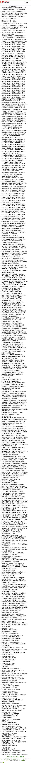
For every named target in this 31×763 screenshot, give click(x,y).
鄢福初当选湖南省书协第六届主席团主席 (12, 230)
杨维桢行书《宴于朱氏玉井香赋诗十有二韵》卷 (13, 356)
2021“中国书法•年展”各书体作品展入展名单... (13, 177)
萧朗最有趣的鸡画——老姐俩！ (9, 631)
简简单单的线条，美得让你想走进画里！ (12, 668)
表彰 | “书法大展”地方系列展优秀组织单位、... (13, 298)
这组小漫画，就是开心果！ (8, 743)
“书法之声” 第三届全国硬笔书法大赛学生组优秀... (14, 198)
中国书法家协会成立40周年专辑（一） (11, 482)
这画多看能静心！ (6, 545)
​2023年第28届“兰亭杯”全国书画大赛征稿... (12, 127)
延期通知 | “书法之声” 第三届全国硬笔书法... (12, 302)
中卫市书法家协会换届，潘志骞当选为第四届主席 (14, 547)
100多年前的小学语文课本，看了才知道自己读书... (14, 731)
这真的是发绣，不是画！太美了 (9, 733)
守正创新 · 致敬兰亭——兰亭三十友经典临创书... (14, 305)
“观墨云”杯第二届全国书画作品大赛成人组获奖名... (14, 58)
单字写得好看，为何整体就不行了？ (10, 714)
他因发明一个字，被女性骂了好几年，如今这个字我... (15, 673)
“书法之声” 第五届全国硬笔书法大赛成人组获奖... (14, 46)
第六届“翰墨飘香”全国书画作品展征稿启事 (12, 227)
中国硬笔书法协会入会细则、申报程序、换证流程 (14, 365)
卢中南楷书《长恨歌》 (7, 551)
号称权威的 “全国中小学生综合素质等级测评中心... (14, 461)
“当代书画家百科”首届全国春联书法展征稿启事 (13, 16)
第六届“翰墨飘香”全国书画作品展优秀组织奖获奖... (14, 132)
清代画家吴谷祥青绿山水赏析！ (9, 691)
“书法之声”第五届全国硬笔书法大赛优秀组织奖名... (14, 41)
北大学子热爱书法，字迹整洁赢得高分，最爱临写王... (15, 472)
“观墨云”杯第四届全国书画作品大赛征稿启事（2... (14, 11)
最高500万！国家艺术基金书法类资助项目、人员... (14, 405)
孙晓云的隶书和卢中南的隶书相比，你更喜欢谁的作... (15, 586)
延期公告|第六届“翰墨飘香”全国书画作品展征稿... (14, 163)
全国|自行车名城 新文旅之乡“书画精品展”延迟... (13, 314)
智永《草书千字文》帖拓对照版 (9, 554)
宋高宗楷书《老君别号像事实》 (9, 712)
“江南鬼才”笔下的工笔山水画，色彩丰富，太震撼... (14, 615)
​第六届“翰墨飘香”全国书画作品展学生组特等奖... (14, 146)
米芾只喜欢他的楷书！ (7, 717)
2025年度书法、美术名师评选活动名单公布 (12, 25)
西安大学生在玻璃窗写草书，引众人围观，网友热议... (15, 437)
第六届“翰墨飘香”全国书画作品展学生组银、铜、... (14, 141)
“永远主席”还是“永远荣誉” (8, 34)
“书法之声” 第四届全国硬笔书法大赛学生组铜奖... (14, 83)
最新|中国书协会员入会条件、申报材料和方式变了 (14, 421)
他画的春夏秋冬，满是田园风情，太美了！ (12, 617)
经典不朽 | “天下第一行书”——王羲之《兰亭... (13, 552)
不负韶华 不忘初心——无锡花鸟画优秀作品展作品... (14, 605)
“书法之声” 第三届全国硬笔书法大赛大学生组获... (14, 204)
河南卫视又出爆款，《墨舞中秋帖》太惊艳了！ (13, 679)
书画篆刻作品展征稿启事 (8, 272)
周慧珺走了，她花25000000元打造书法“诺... (13, 503)
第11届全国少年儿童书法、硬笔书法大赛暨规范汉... (14, 391)
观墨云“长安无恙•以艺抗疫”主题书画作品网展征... (14, 496)
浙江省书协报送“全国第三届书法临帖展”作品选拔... (14, 277)
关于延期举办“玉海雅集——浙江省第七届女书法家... (14, 400)
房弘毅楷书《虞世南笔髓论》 (9, 659)
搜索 (27, 2)
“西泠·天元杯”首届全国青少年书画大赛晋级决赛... (14, 276)
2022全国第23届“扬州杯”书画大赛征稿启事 (12, 498)
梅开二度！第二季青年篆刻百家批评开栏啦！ (13, 258)
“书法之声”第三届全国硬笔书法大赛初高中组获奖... (14, 209)
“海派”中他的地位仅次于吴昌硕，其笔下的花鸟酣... (14, 728)
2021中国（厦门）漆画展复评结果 (10, 381)
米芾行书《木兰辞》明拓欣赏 (9, 621)
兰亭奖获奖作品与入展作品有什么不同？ (12, 752)
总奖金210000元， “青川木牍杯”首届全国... (12, 293)
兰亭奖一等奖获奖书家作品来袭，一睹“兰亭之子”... (14, 593)
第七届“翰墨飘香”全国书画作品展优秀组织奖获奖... (14, 62)
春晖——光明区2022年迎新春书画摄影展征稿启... (14, 596)
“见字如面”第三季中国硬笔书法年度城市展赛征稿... (14, 649)
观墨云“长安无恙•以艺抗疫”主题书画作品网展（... (14, 363)
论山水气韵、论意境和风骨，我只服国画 (12, 726)
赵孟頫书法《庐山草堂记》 (8, 654)
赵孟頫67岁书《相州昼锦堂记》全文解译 (12, 642)
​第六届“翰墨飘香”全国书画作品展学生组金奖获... (14, 142)
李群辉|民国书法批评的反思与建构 (10, 477)
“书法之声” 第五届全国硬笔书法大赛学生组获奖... (14, 43)
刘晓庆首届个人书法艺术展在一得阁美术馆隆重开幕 (14, 528)
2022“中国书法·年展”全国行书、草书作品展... (13, 220)
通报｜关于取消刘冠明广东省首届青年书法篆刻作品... (15, 502)
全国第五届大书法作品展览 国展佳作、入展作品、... (14, 102)
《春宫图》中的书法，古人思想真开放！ (12, 719)
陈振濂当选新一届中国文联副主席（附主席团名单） (14, 517)
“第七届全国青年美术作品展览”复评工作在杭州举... (14, 402)
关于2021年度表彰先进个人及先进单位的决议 (13, 484)
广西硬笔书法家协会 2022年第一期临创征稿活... (13, 244)
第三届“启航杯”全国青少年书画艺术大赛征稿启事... (14, 13)
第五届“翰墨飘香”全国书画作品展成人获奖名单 (13, 423)
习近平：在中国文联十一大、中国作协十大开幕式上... (15, 526)
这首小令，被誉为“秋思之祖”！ (9, 722)
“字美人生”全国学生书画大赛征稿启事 (11, 100)
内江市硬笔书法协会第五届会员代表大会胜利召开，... (15, 500)
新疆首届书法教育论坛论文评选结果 (10, 263)
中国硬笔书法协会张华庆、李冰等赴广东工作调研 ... (14, 113)
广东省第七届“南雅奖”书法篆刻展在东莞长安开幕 (14, 537)
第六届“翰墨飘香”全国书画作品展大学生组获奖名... (14, 151)
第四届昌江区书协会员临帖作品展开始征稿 (12, 594)
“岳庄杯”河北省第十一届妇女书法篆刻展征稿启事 (14, 395)
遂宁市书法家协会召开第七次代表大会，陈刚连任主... (15, 507)
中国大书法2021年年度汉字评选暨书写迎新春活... (14, 493)
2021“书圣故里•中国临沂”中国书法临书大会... (13, 181)
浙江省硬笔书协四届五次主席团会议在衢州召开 (13, 218)
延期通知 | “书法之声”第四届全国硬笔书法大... (13, 99)
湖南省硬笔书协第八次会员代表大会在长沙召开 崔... (14, 253)
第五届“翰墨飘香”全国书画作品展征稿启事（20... (14, 705)
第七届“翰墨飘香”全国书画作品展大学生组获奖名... (14, 65)
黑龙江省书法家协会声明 (8, 424)
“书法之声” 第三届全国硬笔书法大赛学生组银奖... (14, 200)
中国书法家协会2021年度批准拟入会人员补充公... (14, 172)
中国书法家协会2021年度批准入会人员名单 (12, 169)
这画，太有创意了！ (7, 645)
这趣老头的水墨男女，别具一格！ (10, 715)
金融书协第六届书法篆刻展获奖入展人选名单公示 (14, 644)
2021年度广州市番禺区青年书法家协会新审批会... (14, 486)
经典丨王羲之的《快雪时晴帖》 (9, 696)
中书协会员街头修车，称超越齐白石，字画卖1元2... (14, 523)
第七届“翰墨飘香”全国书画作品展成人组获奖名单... (14, 74)
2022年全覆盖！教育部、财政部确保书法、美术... (14, 587)
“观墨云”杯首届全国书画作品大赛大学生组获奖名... (14, 121)
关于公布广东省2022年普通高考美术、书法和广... (14, 465)
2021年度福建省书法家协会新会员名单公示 (12, 491)
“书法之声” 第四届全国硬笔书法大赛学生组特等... (14, 86)
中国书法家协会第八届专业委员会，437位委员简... (14, 248)
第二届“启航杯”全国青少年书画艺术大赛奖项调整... (14, 39)
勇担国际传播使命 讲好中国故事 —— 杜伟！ (13, 412)
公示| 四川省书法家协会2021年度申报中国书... (13, 237)
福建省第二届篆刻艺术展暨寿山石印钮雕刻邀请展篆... (15, 601)
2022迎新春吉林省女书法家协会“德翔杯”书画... (13, 598)
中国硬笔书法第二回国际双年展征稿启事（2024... (14, 69)
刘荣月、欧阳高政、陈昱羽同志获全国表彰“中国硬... (14, 130)
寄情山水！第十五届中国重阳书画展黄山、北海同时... (15, 270)
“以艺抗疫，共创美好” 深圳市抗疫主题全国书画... (14, 246)
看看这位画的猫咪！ (7, 661)
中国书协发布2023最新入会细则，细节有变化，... (14, 167)
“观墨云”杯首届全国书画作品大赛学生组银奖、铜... (14, 116)
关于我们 (13, 756)
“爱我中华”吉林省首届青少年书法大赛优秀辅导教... (14, 468)
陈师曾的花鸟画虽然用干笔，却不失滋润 (12, 740)
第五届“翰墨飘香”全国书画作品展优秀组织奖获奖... (14, 426)
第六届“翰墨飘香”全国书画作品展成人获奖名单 (13, 155)
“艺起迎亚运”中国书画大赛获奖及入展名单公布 (13, 260)
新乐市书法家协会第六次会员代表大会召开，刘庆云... (15, 488)
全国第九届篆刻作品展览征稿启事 (10, 176)
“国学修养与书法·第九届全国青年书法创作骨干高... (14, 265)
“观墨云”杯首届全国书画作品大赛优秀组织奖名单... (14, 114)
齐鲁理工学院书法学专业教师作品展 (10, 454)
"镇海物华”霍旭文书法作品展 (9, 446)
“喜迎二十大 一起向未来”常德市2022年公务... (13, 354)
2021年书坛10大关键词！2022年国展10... (12, 433)
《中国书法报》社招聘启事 (8, 570)
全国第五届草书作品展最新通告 (9, 234)
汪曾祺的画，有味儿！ (7, 684)
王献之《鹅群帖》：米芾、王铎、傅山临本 (12, 530)
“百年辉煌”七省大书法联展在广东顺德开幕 (12, 111)
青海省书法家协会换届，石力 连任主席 (11, 319)
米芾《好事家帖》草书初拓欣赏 (9, 687)
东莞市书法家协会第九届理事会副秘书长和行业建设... (15, 463)
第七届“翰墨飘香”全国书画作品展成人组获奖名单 (14, 67)
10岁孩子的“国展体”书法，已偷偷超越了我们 (13, 729)
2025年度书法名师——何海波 (9, 22)
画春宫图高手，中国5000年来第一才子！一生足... (14, 708)
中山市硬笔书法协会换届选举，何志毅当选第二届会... (15, 512)
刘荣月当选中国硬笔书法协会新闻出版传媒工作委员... (15, 419)
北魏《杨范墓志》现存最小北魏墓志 (10, 640)
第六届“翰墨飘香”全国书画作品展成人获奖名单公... (14, 158)
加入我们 (9, 756)
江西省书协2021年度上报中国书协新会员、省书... (14, 239)
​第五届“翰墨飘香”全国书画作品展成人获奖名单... (14, 428)
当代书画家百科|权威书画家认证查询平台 (9, 759)
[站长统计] (2, 762)
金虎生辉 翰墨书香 (6, 416)
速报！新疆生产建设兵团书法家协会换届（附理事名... (15, 607)
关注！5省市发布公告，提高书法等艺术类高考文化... (15, 559)
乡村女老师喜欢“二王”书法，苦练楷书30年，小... (14, 738)
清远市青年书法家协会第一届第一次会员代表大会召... (15, 444)
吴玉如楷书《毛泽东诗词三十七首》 (10, 707)
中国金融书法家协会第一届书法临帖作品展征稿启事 (14, 367)
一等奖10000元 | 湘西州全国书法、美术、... (12, 291)
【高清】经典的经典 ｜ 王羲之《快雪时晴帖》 (13, 565)
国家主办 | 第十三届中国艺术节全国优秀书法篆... (14, 295)
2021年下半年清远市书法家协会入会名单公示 (13, 460)
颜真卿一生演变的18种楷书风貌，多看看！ (12, 535)
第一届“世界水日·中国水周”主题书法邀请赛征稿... (14, 134)
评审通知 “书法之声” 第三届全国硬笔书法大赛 (13, 221)
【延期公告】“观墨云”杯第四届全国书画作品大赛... (14, 8)
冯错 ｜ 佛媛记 (5, 666)
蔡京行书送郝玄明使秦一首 (8, 672)
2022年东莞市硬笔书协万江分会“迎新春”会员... (13, 417)
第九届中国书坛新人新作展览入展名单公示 (12, 635)
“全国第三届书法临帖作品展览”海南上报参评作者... (14, 183)
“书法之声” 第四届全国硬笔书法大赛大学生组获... (14, 95)
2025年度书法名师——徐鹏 (8, 20)
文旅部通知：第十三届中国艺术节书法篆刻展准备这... (15, 328)
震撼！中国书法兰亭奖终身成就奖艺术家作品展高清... (15, 262)
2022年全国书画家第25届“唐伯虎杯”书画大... (13, 211)
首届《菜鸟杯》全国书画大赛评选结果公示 (12, 346)
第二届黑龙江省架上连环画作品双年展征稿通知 (13, 382)
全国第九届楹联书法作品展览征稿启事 (11, 202)
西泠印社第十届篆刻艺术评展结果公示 (11, 636)
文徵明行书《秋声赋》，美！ (8, 735)
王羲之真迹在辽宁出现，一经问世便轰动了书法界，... (15, 742)
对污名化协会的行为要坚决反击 (9, 680)
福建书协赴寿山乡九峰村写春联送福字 (11, 449)
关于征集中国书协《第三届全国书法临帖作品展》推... (15, 281)
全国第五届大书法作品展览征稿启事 (10, 128)
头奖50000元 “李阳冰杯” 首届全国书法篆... (12, 242)
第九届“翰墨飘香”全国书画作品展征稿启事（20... (14, 30)
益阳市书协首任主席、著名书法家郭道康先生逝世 (14, 439)
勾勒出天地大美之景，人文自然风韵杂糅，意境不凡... (15, 736)
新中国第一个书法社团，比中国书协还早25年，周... (14, 619)
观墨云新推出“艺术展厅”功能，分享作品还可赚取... (14, 186)
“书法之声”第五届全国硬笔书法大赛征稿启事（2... (14, 57)
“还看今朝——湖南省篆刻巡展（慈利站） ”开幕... (14, 456)
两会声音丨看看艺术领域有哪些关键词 (11, 388)
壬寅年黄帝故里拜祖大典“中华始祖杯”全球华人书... (14, 396)
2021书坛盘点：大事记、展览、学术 (11, 479)
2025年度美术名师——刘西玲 (9, 18)
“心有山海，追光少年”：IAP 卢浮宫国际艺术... (13, 53)
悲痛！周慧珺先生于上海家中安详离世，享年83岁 (14, 505)
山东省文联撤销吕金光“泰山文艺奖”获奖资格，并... (14, 572)
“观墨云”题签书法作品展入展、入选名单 (11, 153)
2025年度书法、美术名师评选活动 (10, 29)
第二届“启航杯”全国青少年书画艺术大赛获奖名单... (14, 36)
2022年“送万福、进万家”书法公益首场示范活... (13, 470)
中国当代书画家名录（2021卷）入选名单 (12, 495)
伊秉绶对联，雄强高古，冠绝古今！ (10, 724)
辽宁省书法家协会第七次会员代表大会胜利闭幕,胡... (14, 510)
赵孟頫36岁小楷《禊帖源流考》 (9, 698)
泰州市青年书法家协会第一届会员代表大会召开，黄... (15, 514)
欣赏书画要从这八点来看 (8, 656)
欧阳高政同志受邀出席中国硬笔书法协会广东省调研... (15, 109)
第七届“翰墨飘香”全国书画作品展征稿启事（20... (14, 107)
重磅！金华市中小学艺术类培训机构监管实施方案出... (15, 549)
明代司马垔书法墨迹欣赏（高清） (10, 358)
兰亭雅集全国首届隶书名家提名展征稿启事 (12, 342)
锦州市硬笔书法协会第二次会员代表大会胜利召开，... (15, 451)
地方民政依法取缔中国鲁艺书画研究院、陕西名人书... (15, 432)
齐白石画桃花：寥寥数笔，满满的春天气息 (12, 700)
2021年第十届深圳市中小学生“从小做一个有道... (13, 600)
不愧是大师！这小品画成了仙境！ (10, 589)
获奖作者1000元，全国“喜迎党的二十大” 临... (13, 255)
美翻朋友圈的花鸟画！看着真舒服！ (10, 561)
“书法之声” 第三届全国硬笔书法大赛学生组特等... (14, 205)
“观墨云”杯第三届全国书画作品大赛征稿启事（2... (14, 48)
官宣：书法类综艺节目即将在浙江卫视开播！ (13, 608)
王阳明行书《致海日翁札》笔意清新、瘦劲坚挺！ (14, 538)
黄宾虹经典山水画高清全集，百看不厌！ (12, 689)
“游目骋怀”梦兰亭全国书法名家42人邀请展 (12, 307)
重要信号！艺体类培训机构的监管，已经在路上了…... (15, 622)
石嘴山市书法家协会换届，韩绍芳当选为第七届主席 (14, 540)
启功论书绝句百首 (6, 626)
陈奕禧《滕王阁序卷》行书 (8, 533)
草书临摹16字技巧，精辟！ (8, 575)
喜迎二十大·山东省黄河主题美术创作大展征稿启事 (14, 347)
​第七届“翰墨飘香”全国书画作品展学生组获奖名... (14, 64)
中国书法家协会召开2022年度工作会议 (11, 300)
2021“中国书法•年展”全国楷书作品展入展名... (13, 384)
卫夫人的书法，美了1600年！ (9, 658)
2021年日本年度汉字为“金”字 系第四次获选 (12, 524)
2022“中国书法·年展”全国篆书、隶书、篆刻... (13, 216)
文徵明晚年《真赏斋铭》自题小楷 (10, 693)
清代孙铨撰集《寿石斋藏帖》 (9, 663)
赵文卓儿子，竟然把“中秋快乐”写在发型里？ (12, 677)
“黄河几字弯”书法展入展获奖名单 (10, 269)
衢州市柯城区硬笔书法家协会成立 (10, 235)
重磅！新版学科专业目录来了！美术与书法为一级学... (15, 516)
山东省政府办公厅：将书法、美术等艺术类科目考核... (15, 544)
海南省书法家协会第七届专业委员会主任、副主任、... (15, 467)
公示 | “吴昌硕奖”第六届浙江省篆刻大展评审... (13, 330)
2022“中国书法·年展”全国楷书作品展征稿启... (13, 160)
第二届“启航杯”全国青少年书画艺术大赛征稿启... (14, 55)
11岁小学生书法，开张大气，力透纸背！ (12, 531)
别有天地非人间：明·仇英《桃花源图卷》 (12, 710)
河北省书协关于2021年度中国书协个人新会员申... (14, 232)
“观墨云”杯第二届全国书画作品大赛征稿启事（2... (14, 76)
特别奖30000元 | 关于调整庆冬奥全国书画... (12, 326)
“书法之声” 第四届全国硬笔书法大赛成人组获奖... (14, 97)
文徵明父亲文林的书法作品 (8, 749)
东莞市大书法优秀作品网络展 (9, 509)
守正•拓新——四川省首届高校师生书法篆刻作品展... (14, 267)
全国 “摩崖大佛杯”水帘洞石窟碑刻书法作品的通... (14, 312)
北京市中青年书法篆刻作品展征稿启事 (11, 290)
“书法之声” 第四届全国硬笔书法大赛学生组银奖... (14, 85)
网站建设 (23, 760)
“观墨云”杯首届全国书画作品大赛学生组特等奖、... (14, 118)
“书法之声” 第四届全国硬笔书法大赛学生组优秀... (14, 81)
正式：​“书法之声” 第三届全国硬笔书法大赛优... (13, 195)
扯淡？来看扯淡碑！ (7, 747)
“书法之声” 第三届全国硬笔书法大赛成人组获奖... (14, 207)
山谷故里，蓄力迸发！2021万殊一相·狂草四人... (13, 579)
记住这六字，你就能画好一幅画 (9, 745)
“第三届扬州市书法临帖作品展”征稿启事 (11, 349)
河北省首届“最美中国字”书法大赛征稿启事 (12, 361)
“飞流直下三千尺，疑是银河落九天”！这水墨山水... (14, 694)
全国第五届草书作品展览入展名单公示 (11, 170)
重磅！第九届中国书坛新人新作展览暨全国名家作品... (15, 754)
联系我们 (17, 756)
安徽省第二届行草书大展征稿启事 (10, 340)
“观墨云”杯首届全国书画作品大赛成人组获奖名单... (14, 120)
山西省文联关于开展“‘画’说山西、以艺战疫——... (14, 286)
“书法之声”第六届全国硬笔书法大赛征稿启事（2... (14, 32)
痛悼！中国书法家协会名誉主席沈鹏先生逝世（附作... (15, 104)
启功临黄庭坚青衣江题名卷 (8, 591)
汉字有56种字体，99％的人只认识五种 (11, 573)
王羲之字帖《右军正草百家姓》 (9, 582)
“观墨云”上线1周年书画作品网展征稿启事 (12, 184)
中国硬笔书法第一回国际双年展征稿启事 (12, 288)
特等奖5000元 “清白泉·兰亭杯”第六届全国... (12, 335)
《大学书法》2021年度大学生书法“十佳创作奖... (13, 577)
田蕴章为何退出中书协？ (8, 721)
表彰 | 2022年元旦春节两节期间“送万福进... (12, 297)
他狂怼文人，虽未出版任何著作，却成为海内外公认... (15, 624)
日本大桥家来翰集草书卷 (8, 665)
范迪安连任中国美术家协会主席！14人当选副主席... (14, 71)
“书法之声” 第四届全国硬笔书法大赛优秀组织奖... (14, 78)
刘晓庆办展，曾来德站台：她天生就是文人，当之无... (15, 519)
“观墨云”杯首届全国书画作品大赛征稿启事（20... (14, 148)
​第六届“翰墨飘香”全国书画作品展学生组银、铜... (14, 139)
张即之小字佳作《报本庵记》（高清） (11, 651)
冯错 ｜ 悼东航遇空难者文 (8, 353)
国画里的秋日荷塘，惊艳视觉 (9, 558)
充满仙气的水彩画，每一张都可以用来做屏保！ (13, 670)
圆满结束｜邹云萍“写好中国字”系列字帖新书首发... (14, 580)
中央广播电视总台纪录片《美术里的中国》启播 (13, 318)
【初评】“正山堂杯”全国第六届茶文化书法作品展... (14, 584)
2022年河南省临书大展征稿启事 (9, 316)
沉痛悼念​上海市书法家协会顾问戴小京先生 (12, 489)
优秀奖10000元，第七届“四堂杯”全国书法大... (13, 274)
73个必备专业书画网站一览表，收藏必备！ (12, 174)
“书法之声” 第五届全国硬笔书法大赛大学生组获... (14, 44)
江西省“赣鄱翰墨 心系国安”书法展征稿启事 (12, 374)
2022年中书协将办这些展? (8, 481)
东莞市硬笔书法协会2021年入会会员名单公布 (13, 475)
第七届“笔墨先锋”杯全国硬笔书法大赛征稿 (12, 241)
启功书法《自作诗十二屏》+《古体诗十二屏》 (13, 614)
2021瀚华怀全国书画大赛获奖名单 (10, 629)
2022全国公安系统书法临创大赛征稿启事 (12, 309)
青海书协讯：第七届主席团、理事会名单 (12, 321)
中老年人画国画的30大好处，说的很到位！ (12, 675)
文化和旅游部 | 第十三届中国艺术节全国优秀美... (14, 351)
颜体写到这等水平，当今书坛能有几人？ (12, 703)
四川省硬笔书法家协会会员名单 (9, 398)
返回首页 (22, 756)
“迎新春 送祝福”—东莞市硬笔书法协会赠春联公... (14, 447)
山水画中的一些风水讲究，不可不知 (10, 686)
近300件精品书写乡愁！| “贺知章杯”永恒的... (13, 647)
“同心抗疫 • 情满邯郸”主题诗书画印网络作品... (13, 283)
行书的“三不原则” (6, 377)
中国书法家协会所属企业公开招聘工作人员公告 (13, 165)
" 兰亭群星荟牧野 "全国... (8, 375)
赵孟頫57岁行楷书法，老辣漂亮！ (10, 612)
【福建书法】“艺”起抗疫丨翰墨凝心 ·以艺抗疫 (13, 360)
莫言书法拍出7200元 (7, 389)
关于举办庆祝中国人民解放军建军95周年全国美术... (14, 284)
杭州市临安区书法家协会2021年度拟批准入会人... (14, 442)
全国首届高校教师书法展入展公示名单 (11, 638)
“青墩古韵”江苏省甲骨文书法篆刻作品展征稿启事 (14, 339)
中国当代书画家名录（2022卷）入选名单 (12, 137)
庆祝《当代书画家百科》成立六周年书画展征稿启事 (14, 27)
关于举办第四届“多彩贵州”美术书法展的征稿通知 (14, 311)
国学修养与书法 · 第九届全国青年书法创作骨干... (14, 188)
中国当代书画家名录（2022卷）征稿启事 (12, 323)
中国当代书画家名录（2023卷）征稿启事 (12, 125)
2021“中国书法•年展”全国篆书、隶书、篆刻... (13, 453)
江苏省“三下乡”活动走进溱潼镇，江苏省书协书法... (14, 458)
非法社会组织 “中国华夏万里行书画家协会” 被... (13, 563)
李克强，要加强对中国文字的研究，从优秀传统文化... (15, 474)
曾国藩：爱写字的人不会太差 (9, 568)
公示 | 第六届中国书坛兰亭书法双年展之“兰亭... (13, 325)
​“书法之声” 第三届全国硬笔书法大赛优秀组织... (13, 197)
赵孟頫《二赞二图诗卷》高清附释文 (10, 370)
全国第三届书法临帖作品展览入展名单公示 (12, 135)
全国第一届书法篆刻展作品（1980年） (11, 256)
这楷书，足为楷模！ (7, 542)
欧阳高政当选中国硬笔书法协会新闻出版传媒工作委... (15, 409)
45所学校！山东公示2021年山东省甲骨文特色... (13, 521)
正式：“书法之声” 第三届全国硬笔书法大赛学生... (14, 190)
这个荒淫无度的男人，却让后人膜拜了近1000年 (13, 652)
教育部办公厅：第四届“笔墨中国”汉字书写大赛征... (14, 332)
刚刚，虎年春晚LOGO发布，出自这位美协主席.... (14, 435)
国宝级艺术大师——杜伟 (8, 410)
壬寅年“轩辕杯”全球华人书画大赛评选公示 (12, 368)
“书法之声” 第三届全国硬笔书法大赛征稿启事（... (14, 603)
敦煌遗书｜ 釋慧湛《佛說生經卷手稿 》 (11, 610)
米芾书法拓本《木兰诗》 (8, 628)
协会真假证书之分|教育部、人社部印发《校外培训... (14, 682)
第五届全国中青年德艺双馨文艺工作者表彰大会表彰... (15, 333)
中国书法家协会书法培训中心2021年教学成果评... (14, 179)
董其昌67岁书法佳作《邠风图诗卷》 (10, 633)
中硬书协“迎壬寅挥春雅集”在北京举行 (11, 414)
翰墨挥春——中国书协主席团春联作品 (11, 407)
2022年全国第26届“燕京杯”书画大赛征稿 (12, 162)
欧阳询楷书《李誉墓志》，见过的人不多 (11, 379)
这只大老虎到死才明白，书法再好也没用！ (12, 556)
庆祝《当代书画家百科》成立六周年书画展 (12, 15)
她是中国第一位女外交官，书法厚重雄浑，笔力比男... (15, 566)
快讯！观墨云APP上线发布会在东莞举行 (11, 60)
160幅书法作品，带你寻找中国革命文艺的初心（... (14, 223)
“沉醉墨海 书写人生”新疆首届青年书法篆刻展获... (14, 279)
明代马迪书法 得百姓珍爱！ (8, 701)
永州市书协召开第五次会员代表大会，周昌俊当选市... (15, 251)
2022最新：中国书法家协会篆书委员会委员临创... (14, 225)
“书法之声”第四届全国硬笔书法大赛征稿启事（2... (14, 106)
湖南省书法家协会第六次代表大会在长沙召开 (13, 228)
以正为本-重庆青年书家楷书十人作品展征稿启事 (13, 337)
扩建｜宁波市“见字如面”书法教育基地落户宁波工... (14, 37)
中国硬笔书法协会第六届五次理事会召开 (12, 249)
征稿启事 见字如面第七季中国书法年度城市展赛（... (14, 9)
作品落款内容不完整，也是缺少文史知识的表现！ (14, 750)
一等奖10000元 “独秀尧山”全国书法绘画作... (12, 344)
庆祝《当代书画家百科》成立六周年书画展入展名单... (15, 23)
